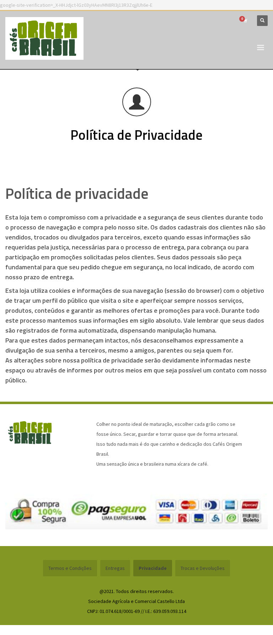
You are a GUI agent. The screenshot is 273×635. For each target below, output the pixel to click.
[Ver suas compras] (245, 20)
